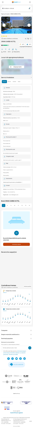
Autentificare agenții (16, 413)
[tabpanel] (16, 141)
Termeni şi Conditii (13, 354)
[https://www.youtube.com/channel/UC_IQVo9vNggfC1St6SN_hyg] (16, 358)
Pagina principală (5, 14)
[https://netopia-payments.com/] (7, 409)
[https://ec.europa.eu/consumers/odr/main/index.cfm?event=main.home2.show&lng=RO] (26, 404)
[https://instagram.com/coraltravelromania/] (12, 358)
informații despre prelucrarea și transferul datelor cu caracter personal (14, 352)
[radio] (1, 36)
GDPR (30, 421)
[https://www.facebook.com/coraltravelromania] (8, 358)
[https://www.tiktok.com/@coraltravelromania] (20, 358)
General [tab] (4, 81)
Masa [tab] (19, 81)
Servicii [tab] (9, 81)
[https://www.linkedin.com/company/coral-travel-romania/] (24, 358)
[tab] (16, 77)
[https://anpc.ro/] (7, 404)
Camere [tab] (14, 81)
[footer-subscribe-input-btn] (29, 347)
